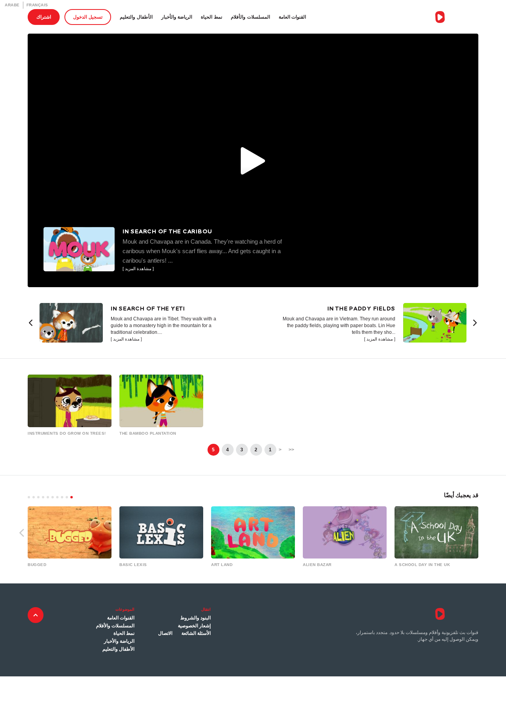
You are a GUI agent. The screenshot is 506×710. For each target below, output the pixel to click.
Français (37, 5)
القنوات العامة (292, 17)
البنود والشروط (195, 618)
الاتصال (165, 633)
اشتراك (43, 17)
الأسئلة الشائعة (196, 633)
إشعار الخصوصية (194, 626)
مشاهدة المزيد (126, 339)
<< (291, 450)
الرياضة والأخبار (177, 17)
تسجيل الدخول (87, 17)
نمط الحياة (211, 17)
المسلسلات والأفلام (250, 17)
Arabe (12, 5)
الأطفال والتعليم (136, 17)
